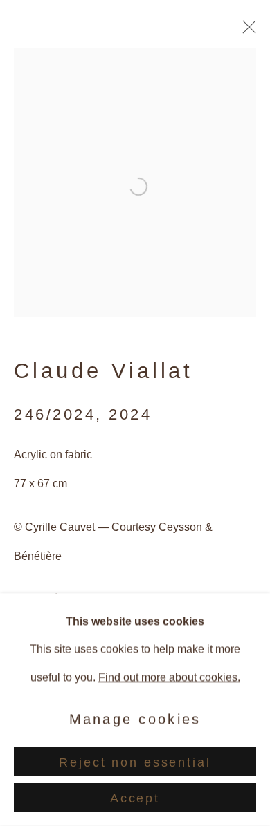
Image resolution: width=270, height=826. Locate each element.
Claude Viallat (103, 371)
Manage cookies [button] (135, 718)
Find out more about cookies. (169, 676)
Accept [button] (135, 798)
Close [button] (245, 31)
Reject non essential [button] (134, 762)
